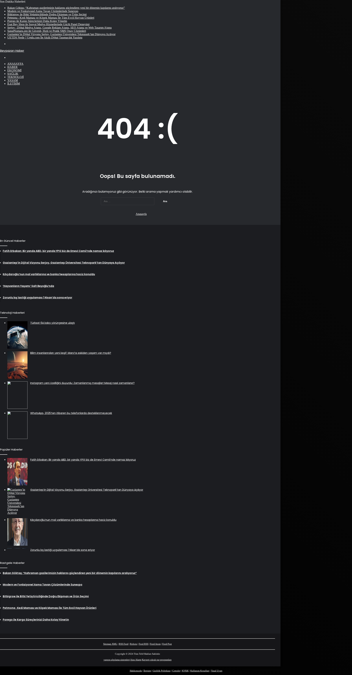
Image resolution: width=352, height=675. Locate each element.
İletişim (13, 83)
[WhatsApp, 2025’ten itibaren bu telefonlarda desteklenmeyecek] (17, 425)
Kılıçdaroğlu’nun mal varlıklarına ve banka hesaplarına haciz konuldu (73, 520)
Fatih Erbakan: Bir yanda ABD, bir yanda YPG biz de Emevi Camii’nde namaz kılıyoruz (83, 459)
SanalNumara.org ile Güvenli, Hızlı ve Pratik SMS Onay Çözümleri (46, 30)
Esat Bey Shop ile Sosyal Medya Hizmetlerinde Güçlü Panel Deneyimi (48, 24)
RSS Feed (123, 644)
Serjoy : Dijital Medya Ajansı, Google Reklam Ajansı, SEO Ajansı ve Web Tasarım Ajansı (59, 27)
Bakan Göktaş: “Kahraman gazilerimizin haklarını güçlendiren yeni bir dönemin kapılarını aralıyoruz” (66, 7)
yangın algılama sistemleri (117, 659)
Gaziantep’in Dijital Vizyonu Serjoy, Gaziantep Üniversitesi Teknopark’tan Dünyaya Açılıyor (61, 34)
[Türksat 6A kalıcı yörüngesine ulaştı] (17, 335)
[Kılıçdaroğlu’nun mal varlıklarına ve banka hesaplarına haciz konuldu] (17, 532)
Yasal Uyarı (216, 670)
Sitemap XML (110, 644)
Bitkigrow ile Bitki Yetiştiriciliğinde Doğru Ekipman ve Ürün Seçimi (47, 14)
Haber (12, 67)
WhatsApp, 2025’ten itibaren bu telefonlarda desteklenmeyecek (71, 413)
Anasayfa (15, 63)
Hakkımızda (136, 670)
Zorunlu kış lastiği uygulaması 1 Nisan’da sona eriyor (62, 550)
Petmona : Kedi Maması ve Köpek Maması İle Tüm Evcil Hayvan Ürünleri (50, 17)
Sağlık (12, 73)
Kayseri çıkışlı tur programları (157, 659)
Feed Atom (155, 644)
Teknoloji (15, 77)
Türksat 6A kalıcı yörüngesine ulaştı (52, 323)
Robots (133, 644)
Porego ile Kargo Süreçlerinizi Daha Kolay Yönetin (37, 21)
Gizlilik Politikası (161, 670)
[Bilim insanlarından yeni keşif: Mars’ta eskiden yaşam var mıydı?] (17, 365)
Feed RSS (143, 644)
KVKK (185, 670)
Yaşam (12, 80)
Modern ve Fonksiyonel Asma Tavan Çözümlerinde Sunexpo (42, 11)
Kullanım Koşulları (199, 670)
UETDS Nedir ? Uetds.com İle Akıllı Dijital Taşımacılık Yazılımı (44, 37)
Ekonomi (14, 70)
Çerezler (176, 670)
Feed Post (167, 644)
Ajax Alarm (135, 659)
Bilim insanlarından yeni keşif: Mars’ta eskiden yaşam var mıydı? (70, 353)
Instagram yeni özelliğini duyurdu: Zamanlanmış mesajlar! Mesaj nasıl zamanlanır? (82, 383)
